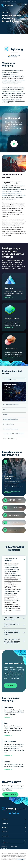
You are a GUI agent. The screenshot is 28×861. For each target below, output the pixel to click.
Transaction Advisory (13, 589)
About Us (4, 827)
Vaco (15, 1)
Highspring (7, 1)
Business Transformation (11, 579)
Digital (6, 581)
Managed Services (19, 101)
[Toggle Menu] (26, 5)
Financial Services (15, 507)
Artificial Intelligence (9, 577)
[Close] (26, 851)
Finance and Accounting (11, 584)
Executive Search (9, 582)
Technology (13, 530)
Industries (5, 823)
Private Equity (14, 522)
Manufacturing (14, 515)
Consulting (11, 101)
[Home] (7, 5)
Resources (5, 831)
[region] (14, 855)
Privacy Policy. (21, 859)
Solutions (5, 819)
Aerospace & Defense (10, 602)
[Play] (14, 144)
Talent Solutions (8, 102)
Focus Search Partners (8, 76)
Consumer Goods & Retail (11, 604)
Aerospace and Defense (14, 477)
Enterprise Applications (14, 581)
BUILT (19, 76)
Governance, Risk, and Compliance (10, 587)
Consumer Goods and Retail (15, 500)
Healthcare (17, 606)
